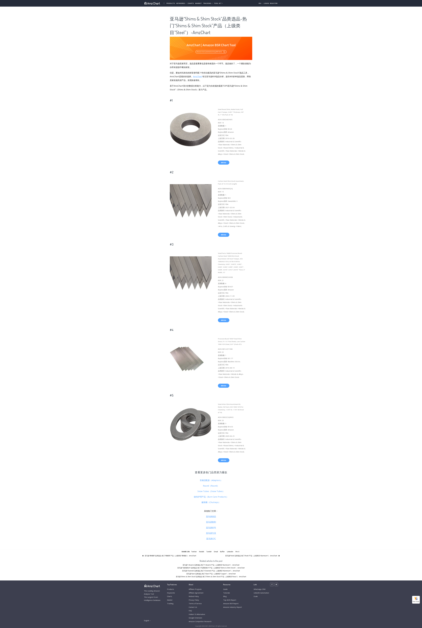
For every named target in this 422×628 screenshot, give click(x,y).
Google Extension (195, 618)
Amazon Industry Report (232, 607)
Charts (191, 3)
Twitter (194, 551)
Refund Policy (194, 596)
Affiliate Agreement (196, 593)
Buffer (222, 551)
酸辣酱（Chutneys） (211, 502)
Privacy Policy (194, 600)
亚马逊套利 (211, 522)
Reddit (201, 551)
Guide (225, 589)
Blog (225, 596)
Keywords (171, 593)
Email (216, 551)
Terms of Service (195, 603)
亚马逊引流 (211, 533)
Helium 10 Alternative (197, 614)
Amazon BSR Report (231, 603)
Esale (256, 596)
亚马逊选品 (211, 516)
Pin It (237, 551)
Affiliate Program (195, 589)
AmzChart (197, 76)
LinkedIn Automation (261, 593)
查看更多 (223, 162)
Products (170, 3)
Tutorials (226, 593)
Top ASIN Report (229, 600)
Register (273, 3)
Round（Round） (211, 485)
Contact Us (193, 607)
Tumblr (209, 551)
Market (198, 3)
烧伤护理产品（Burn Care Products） (211, 496)
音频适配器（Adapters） (211, 480)
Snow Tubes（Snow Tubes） (211, 491)
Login (266, 3)
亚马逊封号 (211, 527)
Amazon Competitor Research (200, 621)
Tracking (170, 603)
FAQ (190, 611)
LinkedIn (230, 551)
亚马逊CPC (211, 538)
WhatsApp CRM (259, 589)
